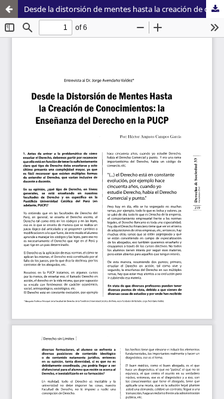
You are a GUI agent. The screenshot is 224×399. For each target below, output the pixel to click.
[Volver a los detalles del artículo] (9, 9)
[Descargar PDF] (215, 9)
